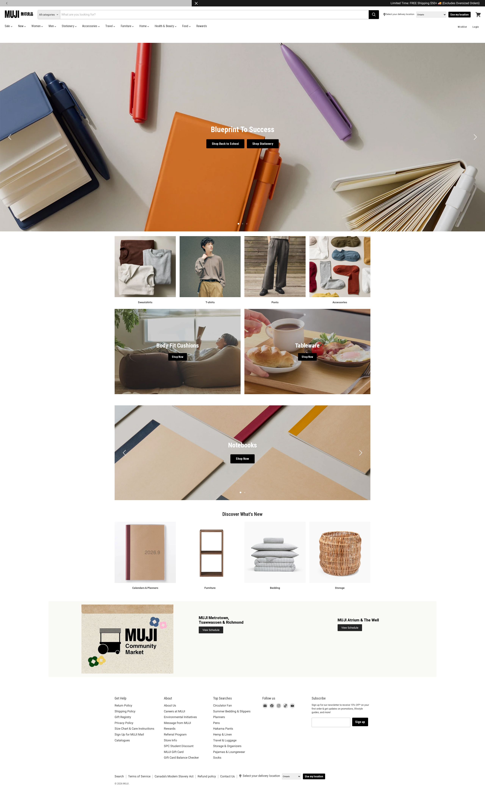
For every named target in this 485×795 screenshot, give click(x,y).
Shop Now (242, 459)
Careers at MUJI (174, 711)
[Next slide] (474, 137)
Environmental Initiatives (180, 717)
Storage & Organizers (227, 746)
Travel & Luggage (224, 740)
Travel (109, 26)
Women (36, 26)
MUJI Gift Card (174, 752)
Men (51, 26)
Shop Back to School (225, 143)
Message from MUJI (177, 723)
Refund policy (207, 776)
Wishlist (462, 26)
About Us (170, 705)
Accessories (90, 26)
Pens (216, 723)
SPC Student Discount (178, 746)
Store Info (170, 740)
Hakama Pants (223, 728)
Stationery (68, 26)
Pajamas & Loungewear (229, 752)
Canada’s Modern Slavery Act (174, 776)
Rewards (201, 26)
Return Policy (123, 705)
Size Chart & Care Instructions (134, 728)
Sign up (360, 722)
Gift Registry (123, 717)
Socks (217, 757)
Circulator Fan (222, 705)
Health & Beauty (165, 26)
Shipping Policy (125, 711)
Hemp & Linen (222, 734)
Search (119, 776)
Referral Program (175, 734)
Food (185, 26)
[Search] (374, 14)
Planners (219, 717)
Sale (8, 26)
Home (143, 26)
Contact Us (227, 776)
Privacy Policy (124, 723)
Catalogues (122, 740)
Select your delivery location (400, 14)
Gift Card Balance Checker (181, 757)
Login (475, 26)
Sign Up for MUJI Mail (129, 734)
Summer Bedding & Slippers (231, 711)
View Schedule (211, 629)
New (21, 26)
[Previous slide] (10, 137)
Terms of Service (139, 776)
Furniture (126, 26)
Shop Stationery (262, 143)
